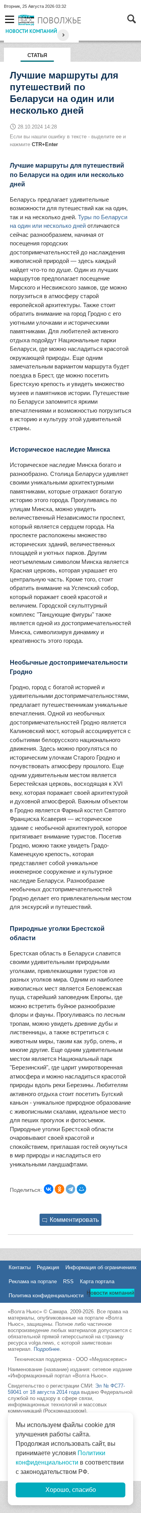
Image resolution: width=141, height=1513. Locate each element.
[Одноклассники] (59, 1189)
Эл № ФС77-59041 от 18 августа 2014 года (66, 1389)
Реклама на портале (33, 1281)
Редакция (48, 1267)
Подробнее (47, 1349)
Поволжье (59, 20)
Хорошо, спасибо (70, 1489)
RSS (68, 1281)
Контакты (20, 1267)
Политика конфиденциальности (46, 1295)
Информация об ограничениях (101, 1267)
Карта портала (97, 1281)
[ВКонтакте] (48, 1189)
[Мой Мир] (81, 1189)
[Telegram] (70, 1189)
